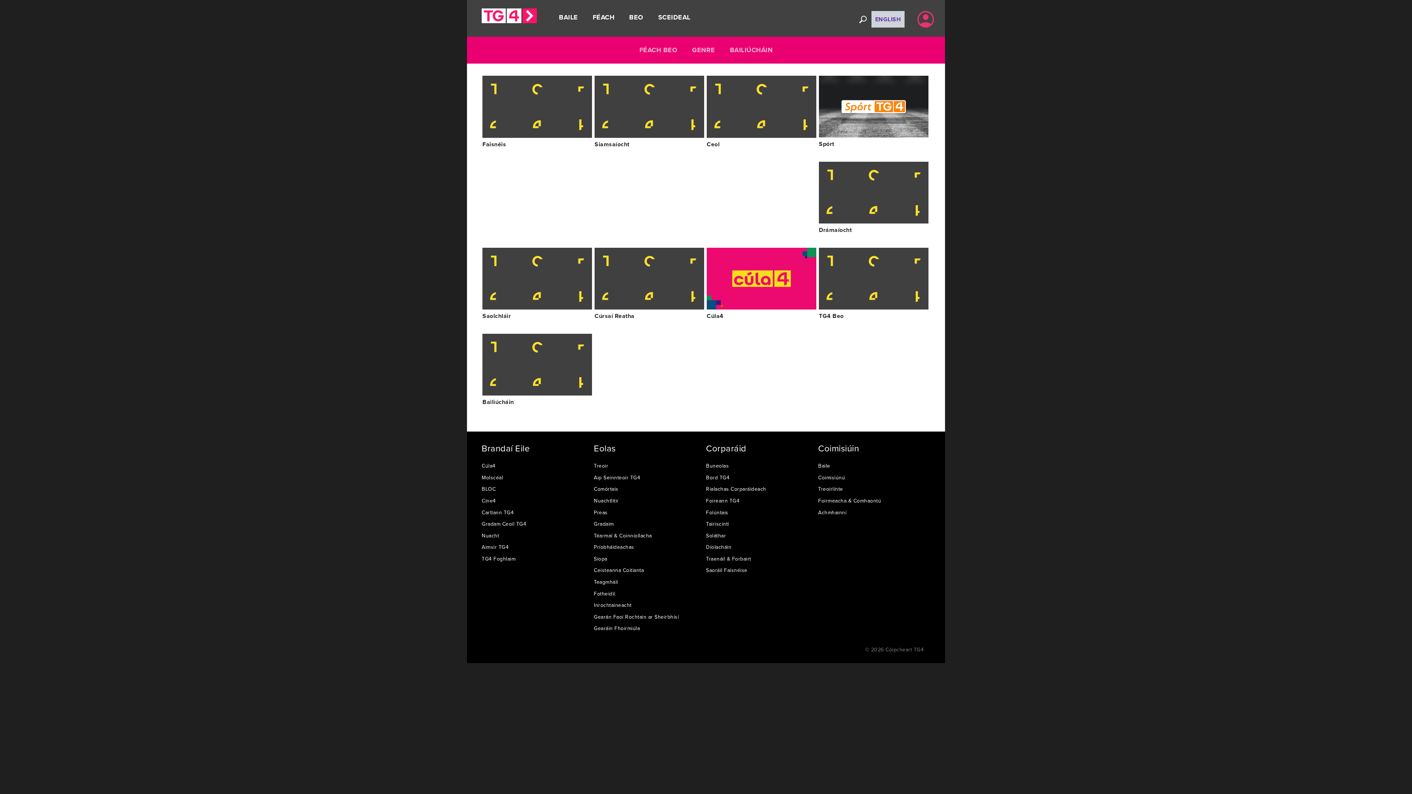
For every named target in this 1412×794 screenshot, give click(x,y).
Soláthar (716, 535)
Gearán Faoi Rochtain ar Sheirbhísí (636, 616)
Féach (604, 17)
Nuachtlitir (606, 500)
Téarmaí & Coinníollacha (623, 535)
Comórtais (606, 489)
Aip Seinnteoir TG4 (617, 477)
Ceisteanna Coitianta (619, 570)
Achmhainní (832, 512)
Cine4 (489, 500)
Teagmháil (606, 582)
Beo (636, 17)
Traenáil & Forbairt (728, 558)
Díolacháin (718, 547)
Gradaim (604, 523)
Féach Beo (658, 50)
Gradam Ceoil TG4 (504, 523)
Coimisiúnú (831, 477)
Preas (601, 512)
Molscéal (492, 477)
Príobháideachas (614, 547)
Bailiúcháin (751, 50)
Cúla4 (489, 465)
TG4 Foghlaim (499, 558)
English (888, 19)
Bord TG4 (718, 477)
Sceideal (674, 17)
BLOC (489, 489)
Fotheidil (604, 593)
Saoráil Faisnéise (727, 570)
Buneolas (717, 465)
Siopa (600, 558)
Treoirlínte (830, 489)
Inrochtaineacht (613, 605)
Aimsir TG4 (495, 547)
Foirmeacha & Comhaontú (849, 500)
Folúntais (717, 512)
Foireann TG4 (722, 500)
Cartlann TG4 (498, 512)
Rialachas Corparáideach (736, 489)
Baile (568, 17)
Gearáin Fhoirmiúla (617, 628)
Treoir (601, 465)
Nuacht (490, 535)
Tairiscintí (717, 523)
